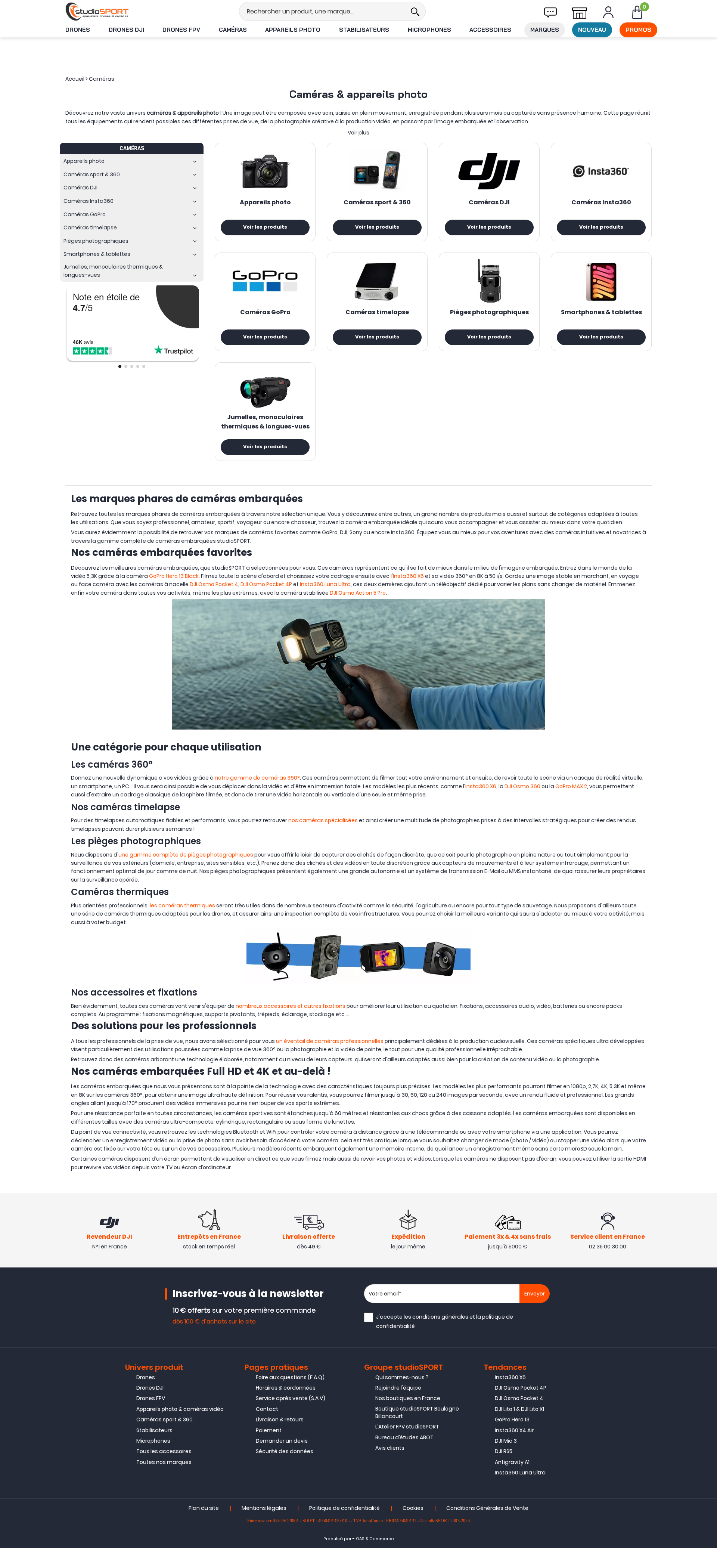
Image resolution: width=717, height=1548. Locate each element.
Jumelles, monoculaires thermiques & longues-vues (265, 422)
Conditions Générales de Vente (487, 1508)
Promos (638, 29)
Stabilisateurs (364, 29)
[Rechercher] (415, 11)
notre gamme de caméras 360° (257, 777)
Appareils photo (292, 29)
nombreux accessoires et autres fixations (290, 1006)
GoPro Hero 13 (512, 1419)
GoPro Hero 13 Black (174, 576)
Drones (77, 29)
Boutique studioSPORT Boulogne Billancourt (417, 1412)
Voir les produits (265, 227)
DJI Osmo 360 (522, 786)
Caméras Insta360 (601, 203)
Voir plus (358, 132)
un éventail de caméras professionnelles (330, 1041)
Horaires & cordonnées (286, 1387)
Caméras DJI (489, 203)
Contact (267, 1409)
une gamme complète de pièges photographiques (185, 854)
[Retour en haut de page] (707, 1076)
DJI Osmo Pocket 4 (214, 584)
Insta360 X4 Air (514, 1430)
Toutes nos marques (164, 1462)
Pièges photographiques (489, 312)
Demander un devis (282, 1441)
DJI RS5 (503, 1451)
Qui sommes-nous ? (402, 1377)
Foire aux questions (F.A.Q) (290, 1377)
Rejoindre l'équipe (398, 1387)
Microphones (429, 29)
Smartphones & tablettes (601, 312)
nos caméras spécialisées (323, 820)
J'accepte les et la (444, 1321)
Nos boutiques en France (407, 1398)
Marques (544, 29)
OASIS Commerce (375, 1539)
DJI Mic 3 (506, 1441)
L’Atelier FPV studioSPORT (407, 1426)
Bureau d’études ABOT (404, 1437)
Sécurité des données (284, 1451)
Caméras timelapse (377, 312)
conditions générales (440, 1317)
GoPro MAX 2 (571, 786)
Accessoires (490, 29)
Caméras (233, 29)
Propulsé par (337, 1539)
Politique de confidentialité (344, 1508)
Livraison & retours (280, 1419)
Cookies (413, 1508)
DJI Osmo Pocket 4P (266, 584)
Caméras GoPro (265, 312)
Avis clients (389, 1448)
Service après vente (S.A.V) (290, 1398)
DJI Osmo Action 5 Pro (358, 593)
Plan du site (204, 1508)
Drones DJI (126, 29)
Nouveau (592, 29)
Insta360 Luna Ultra (325, 584)
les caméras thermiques (182, 905)
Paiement (269, 1430)
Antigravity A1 (512, 1462)
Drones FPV (181, 29)
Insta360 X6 (408, 576)
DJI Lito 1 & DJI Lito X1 (519, 1409)
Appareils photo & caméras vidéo (180, 1409)
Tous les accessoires (164, 1451)
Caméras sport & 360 (377, 203)
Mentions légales (264, 1508)
